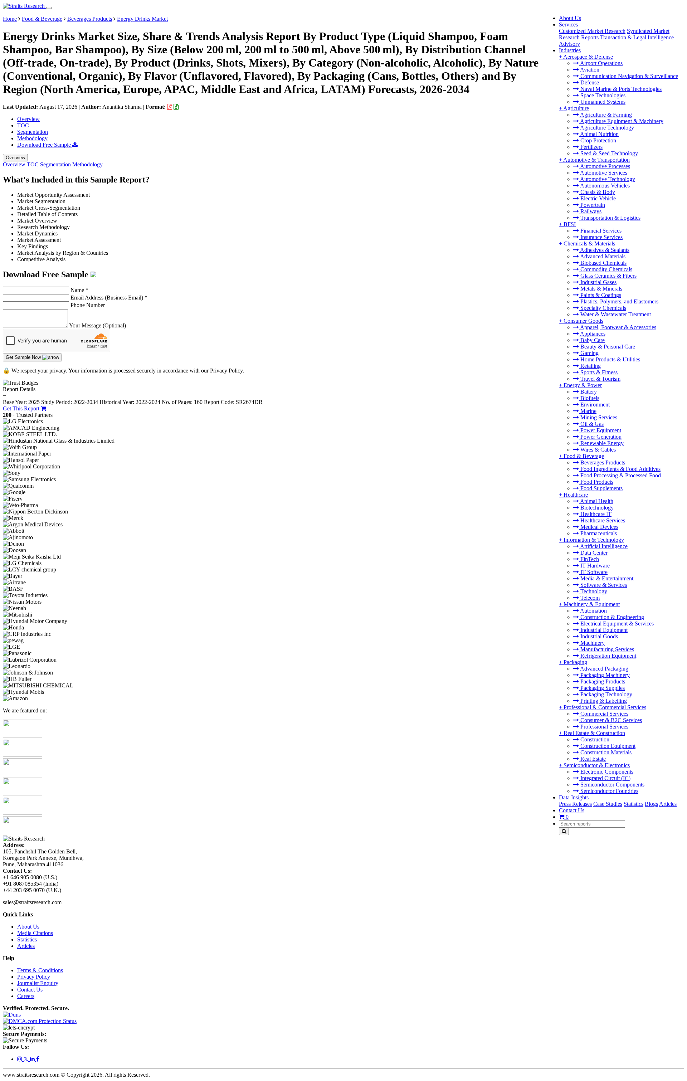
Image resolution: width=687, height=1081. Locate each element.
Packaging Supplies (602, 688)
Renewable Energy (601, 443)
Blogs (651, 804)
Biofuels (589, 398)
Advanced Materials (602, 256)
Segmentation (32, 132)
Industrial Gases (598, 282)
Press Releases (575, 804)
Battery (588, 392)
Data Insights (574, 797)
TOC (23, 125)
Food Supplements (601, 488)
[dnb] (12, 1015)
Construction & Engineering (611, 617)
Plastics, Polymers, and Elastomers (618, 301)
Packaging (575, 662)
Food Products (596, 482)
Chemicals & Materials (589, 243)
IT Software (593, 572)
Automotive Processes (604, 166)
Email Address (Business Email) (108, 297)
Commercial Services (603, 714)
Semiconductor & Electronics (597, 765)
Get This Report (22, 408)
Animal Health (596, 501)
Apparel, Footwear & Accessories (617, 327)
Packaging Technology (605, 694)
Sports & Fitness (598, 372)
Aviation (589, 70)
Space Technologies (602, 95)
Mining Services (598, 417)
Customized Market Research (592, 31)
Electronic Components (606, 772)
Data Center (593, 553)
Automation (593, 611)
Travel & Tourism (599, 379)
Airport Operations (601, 63)
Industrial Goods (598, 636)
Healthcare (576, 495)
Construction (594, 739)
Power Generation (600, 437)
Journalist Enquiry (37, 983)
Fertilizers (591, 147)
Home (10, 19)
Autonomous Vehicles (604, 185)
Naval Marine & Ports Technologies (620, 89)
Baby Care (592, 340)
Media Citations (35, 933)
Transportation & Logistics (609, 218)
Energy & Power (583, 385)
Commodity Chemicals (605, 269)
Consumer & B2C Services (610, 720)
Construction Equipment (607, 746)
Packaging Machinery (604, 675)
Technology (593, 591)
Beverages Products (602, 462)
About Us (570, 18)
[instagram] (20, 1059)
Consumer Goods (583, 321)
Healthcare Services (602, 520)
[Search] (564, 831)
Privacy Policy (33, 977)
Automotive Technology (607, 179)
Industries (570, 50)
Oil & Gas (591, 424)
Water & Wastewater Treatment (615, 314)
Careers (25, 996)
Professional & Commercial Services (605, 707)
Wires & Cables (597, 450)
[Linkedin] (33, 1059)
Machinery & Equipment (592, 604)
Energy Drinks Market (142, 19)
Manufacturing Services (606, 649)
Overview (28, 119)
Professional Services (603, 727)
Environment (594, 404)
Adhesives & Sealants (604, 250)
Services (568, 24)
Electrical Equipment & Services (616, 623)
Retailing (590, 366)
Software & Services (603, 585)
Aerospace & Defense (588, 57)
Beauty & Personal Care (607, 347)
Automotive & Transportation (596, 160)
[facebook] (37, 1059)
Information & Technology (594, 540)
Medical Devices (598, 527)
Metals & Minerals (600, 289)
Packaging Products (602, 681)
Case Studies (607, 804)
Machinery (592, 643)
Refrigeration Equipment (607, 656)
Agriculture (576, 108)
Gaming (589, 353)
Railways (590, 211)
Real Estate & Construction (594, 733)
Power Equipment (600, 430)
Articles (668, 804)
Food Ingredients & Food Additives (620, 469)
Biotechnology (596, 508)
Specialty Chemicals (602, 308)
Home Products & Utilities (609, 359)
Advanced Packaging (603, 669)
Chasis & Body (597, 192)
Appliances (592, 334)
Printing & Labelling (603, 701)
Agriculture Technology (606, 128)
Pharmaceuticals (598, 533)
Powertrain (592, 205)
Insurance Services (601, 237)
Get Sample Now (24, 357)
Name (79, 290)
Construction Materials (605, 752)
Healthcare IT (595, 514)
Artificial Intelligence (603, 546)
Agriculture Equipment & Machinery (621, 121)
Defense (589, 82)
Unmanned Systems (602, 102)
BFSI (570, 224)
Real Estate (592, 759)
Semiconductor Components (611, 784)
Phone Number (87, 305)
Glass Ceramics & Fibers (608, 276)
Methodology (32, 138)
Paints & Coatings (600, 295)
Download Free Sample (44, 145)
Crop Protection (597, 140)
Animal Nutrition (599, 134)
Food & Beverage (584, 456)
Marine (587, 411)
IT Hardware (594, 566)
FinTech (589, 559)
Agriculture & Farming (605, 115)
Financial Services (600, 231)
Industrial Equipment (603, 630)
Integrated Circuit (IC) (604, 778)
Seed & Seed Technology (608, 153)
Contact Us (571, 810)
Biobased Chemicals (603, 263)
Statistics (633, 804)
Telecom (589, 598)
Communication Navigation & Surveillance (628, 76)
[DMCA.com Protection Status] (40, 1021)
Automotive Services (603, 173)
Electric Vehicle (597, 198)
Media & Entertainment (606, 578)
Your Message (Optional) (97, 325)
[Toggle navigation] (49, 8)
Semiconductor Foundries (608, 791)
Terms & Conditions (40, 970)
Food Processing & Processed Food (620, 475)
